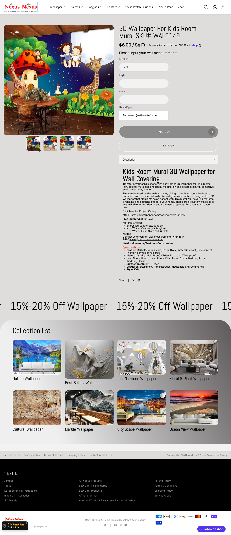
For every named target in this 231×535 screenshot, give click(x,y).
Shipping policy (76, 455)
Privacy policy (31, 455)
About (7, 485)
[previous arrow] (10, 80)
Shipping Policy (163, 490)
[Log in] (215, 7)
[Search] (206, 7)
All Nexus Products (90, 480)
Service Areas (162, 495)
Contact (112, 7)
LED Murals (10, 500)
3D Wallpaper (54, 7)
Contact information (100, 455)
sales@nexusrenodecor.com (146, 239)
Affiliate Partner (88, 495)
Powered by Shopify (217, 455)
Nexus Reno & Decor (171, 7)
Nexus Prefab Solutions (139, 7)
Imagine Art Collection (17, 495)
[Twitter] (133, 280)
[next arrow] (106, 80)
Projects (75, 7)
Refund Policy (162, 480)
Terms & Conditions (165, 485)
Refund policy (12, 455)
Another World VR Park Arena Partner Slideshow (107, 500)
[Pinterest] (139, 280)
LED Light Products (90, 490)
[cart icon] (223, 7)
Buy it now (168, 145)
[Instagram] (121, 525)
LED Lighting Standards (93, 485)
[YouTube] (126, 525)
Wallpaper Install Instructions (21, 490)
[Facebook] (128, 280)
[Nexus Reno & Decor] (21, 7)
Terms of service (53, 455)
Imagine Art (94, 7)
